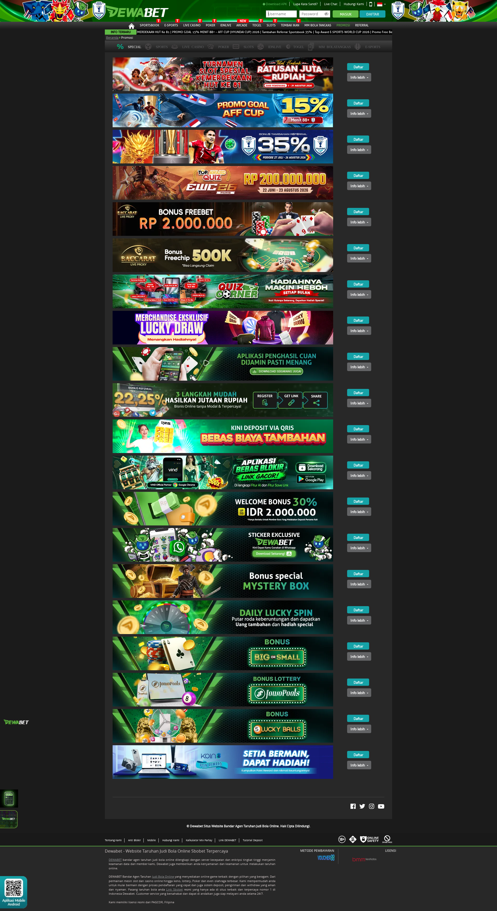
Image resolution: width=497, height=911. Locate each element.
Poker (210, 25)
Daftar (372, 14)
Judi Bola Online (163, 876)
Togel (256, 25)
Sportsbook (149, 25)
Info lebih (358, 77)
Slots (271, 25)
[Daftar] (353, 59)
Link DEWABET (227, 840)
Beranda (112, 37)
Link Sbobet (174, 889)
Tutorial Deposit (253, 840)
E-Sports (171, 25)
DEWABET (115, 860)
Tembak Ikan (290, 25)
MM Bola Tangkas (317, 25)
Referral (362, 25)
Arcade (241, 24)
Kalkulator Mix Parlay (199, 840)
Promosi (343, 25)
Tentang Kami (113, 840)
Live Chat (330, 4)
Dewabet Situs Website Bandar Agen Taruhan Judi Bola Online (134, 11)
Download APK (276, 4)
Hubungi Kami (354, 4)
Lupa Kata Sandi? (305, 4)
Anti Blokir (134, 840)
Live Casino (192, 25)
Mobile (151, 840)
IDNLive (225, 25)
